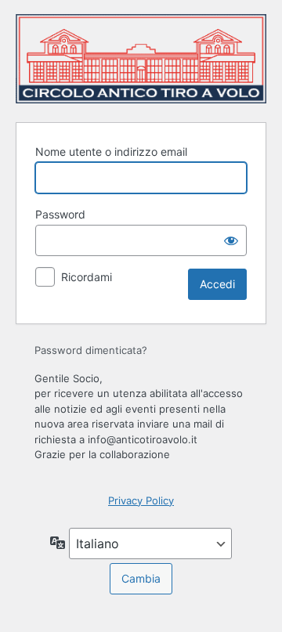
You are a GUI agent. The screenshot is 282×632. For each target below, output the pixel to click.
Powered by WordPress (141, 58)
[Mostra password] (231, 240)
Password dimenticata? (90, 350)
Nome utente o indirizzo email (111, 151)
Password (60, 214)
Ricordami (86, 276)
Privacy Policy (141, 500)
